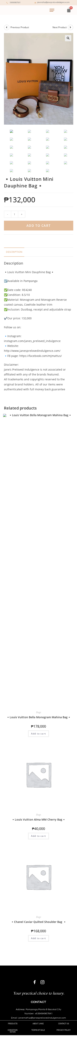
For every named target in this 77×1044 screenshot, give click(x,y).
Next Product (60, 27)
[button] (12, 1024)
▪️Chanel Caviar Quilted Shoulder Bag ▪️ (38, 922)
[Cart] (69, 10)
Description (14, 252)
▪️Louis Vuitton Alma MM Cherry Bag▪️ (38, 819)
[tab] (38, 252)
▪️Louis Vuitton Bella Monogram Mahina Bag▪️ (38, 717)
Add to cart (38, 225)
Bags (38, 712)
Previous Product (19, 27)
